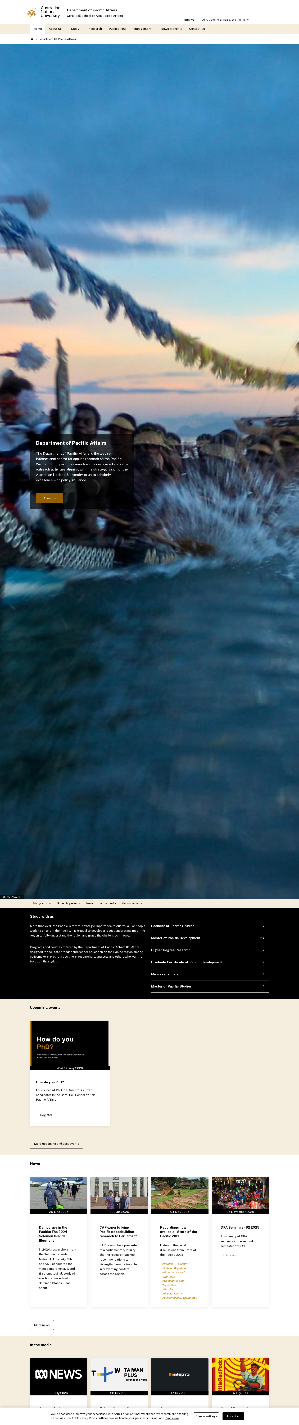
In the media (108, 903)
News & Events (171, 28)
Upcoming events (68, 903)
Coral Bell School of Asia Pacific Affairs (95, 15)
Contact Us (197, 28)
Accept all (233, 1416)
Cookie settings (206, 1416)
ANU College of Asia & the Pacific (222, 21)
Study (75, 28)
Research (95, 28)
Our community (132, 903)
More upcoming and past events (56, 1143)
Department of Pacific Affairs (92, 10)
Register (46, 1115)
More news (42, 1325)
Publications (117, 28)
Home (37, 28)
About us (49, 498)
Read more (172, 1418)
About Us (55, 28)
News (90, 903)
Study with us (42, 903)
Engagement (142, 28)
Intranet (188, 19)
